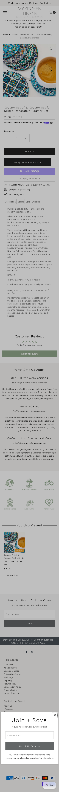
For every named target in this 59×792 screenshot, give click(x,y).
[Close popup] (55, 715)
